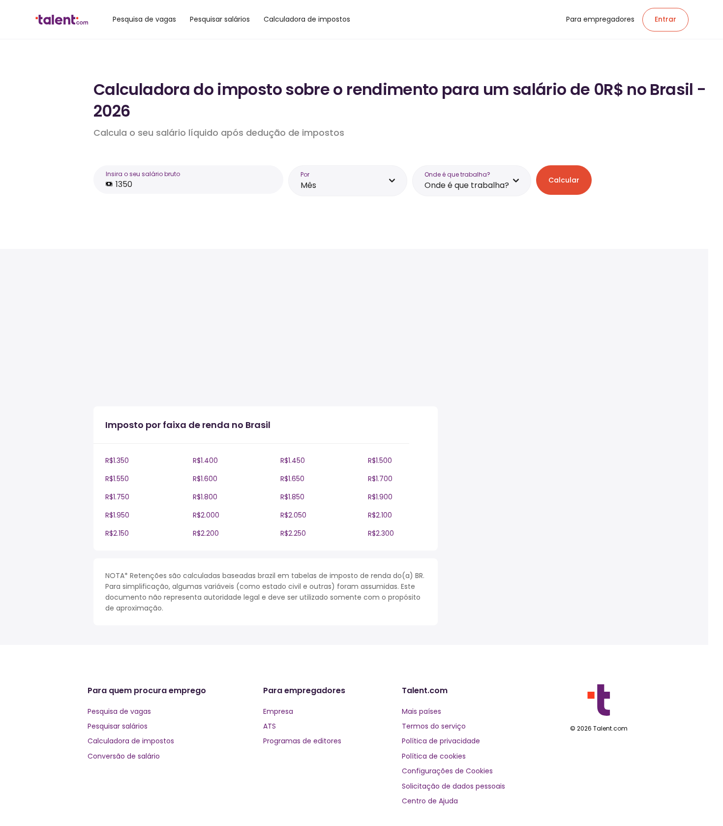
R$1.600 (205, 479)
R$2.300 (381, 533)
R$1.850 (292, 497)
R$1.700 (380, 479)
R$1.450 (292, 460)
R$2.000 (206, 515)
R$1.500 (380, 460)
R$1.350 (117, 460)
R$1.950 (117, 515)
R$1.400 (205, 460)
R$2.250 (293, 533)
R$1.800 (205, 497)
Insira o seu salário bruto (143, 174)
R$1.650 (292, 479)
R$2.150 (117, 533)
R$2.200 (206, 533)
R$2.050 (293, 515)
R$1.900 (380, 497)
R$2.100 (380, 515)
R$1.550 (117, 479)
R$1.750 (117, 497)
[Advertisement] (265, 329)
